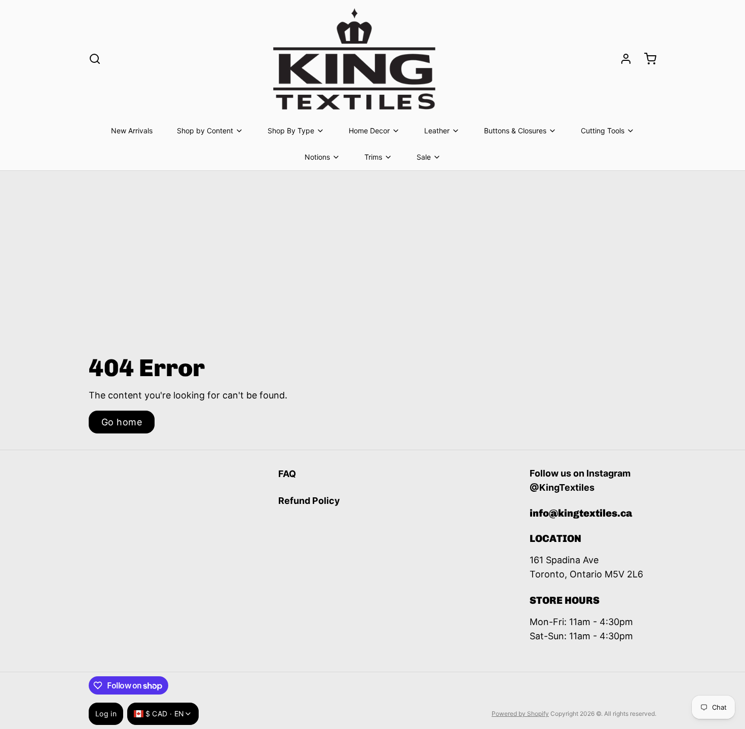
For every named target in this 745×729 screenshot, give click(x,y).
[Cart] (646, 59)
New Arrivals (132, 130)
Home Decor (369, 130)
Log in (106, 713)
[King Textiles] (354, 59)
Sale (424, 157)
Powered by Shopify (520, 713)
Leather (437, 130)
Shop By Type (291, 130)
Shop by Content (205, 130)
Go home (121, 422)
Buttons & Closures (515, 130)
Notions (317, 157)
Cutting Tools (602, 130)
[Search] (95, 59)
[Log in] (622, 59)
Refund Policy (309, 500)
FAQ (287, 473)
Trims (373, 157)
